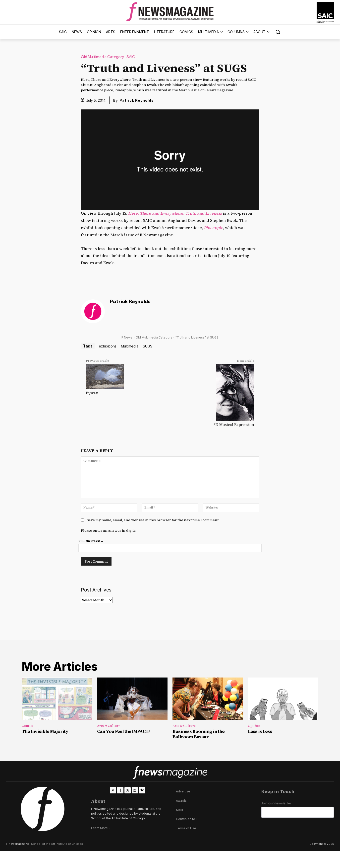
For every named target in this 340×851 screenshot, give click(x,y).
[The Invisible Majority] (57, 699)
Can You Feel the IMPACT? (123, 731)
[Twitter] (127, 790)
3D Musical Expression (234, 424)
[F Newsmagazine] (325, 12)
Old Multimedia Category (102, 57)
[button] (278, 32)
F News (126, 337)
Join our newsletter (276, 803)
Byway (92, 393)
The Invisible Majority (45, 731)
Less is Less (260, 731)
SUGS (147, 346)
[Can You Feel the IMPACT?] (132, 699)
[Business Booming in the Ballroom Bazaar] (207, 699)
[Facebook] (120, 790)
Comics (27, 726)
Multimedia (129, 346)
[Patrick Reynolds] (93, 311)
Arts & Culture (108, 726)
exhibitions (107, 346)
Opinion (254, 726)
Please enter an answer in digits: (108, 530)
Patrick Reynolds (136, 100)
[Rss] (113, 790)
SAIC (130, 57)
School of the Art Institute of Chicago (57, 844)
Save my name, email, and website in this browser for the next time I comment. (153, 519)
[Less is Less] (283, 699)
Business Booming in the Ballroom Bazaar (198, 734)
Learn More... (100, 828)
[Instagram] (135, 790)
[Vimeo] (142, 790)
